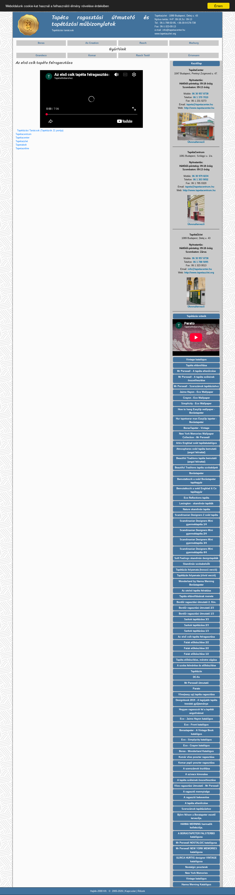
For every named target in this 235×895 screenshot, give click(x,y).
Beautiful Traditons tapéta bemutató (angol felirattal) (196, 460)
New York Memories (196, 873)
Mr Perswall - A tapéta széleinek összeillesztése (196, 379)
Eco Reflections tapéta (196, 497)
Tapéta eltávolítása (196, 365)
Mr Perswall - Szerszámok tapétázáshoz (196, 386)
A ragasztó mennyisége (196, 791)
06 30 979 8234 (200, 176)
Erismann (193, 55)
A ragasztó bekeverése (196, 797)
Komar (92, 55)
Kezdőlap (196, 63)
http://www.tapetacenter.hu (199, 108)
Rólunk (141, 891)
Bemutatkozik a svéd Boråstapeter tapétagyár (196, 481)
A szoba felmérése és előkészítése (196, 665)
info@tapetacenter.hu (200, 269)
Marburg (194, 43)
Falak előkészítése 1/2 (196, 654)
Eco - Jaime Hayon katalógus (196, 718)
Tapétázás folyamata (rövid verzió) (196, 575)
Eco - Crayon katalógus (196, 745)
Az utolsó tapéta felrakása (196, 590)
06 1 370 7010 (200, 97)
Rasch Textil (143, 55)
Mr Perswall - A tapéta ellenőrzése (196, 371)
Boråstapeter (196, 473)
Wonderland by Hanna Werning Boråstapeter (196, 583)
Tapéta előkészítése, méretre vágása (196, 659)
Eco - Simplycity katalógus (196, 739)
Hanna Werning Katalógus (196, 884)
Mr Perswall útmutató (196, 683)
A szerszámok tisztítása (196, 768)
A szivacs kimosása (196, 774)
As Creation (92, 43)
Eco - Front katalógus (196, 724)
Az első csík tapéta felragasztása (196, 636)
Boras (41, 43)
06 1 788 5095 (200, 262)
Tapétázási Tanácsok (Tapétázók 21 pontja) (40, 130)
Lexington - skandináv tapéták (196, 503)
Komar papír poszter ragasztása (196, 762)
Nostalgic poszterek (196, 867)
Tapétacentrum (23, 134)
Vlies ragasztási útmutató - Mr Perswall (196, 785)
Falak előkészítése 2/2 (196, 642)
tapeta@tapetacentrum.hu (199, 186)
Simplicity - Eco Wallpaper (196, 403)
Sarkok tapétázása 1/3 (196, 631)
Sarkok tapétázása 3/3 (196, 619)
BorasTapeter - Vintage (196, 428)
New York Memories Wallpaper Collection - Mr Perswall (196, 435)
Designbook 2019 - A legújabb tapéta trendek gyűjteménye (196, 702)
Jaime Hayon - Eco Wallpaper (196, 392)
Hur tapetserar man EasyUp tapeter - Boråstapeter (196, 420)
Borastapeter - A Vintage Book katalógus (196, 732)
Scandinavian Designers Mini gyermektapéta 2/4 (196, 532)
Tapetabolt (21, 144)
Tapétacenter (22, 137)
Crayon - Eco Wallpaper (196, 397)
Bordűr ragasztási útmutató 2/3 (196, 607)
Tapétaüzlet (22, 141)
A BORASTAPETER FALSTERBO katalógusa (196, 835)
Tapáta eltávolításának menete (196, 596)
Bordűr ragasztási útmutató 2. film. (196, 602)
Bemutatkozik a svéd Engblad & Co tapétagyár (196, 490)
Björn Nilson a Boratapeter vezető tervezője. (196, 816)
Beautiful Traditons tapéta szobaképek (196, 467)
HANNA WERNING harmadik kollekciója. (196, 826)
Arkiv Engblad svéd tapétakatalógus (196, 443)
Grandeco (41, 55)
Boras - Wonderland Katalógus (196, 751)
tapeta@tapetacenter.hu (200, 104)
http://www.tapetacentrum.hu (199, 190)
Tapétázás (196, 671)
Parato (196, 688)
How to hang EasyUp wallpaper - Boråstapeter (196, 411)
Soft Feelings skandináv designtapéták (196, 558)
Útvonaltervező (196, 142)
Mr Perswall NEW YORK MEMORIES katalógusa (196, 850)
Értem (218, 5)
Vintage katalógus (196, 359)
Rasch (143, 43)
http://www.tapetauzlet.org (199, 272)
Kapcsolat (130, 891)
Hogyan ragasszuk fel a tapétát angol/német (196, 711)
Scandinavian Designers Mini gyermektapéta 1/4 (196, 522)
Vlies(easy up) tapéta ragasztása (196, 694)
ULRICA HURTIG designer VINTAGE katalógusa (196, 859)
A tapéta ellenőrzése (196, 803)
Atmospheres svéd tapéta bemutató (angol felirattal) (196, 451)
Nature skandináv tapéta (196, 509)
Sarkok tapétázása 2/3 (196, 625)
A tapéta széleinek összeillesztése (196, 780)
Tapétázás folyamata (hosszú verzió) (196, 569)
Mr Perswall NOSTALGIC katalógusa (196, 842)
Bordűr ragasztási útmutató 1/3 (196, 613)
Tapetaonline (22, 148)
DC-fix (196, 677)
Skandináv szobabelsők (196, 563)
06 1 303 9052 (200, 179)
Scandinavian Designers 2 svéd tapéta (196, 515)
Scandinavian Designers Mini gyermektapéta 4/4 (196, 550)
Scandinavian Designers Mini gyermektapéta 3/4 (196, 541)
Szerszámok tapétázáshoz (196, 808)
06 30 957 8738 (200, 93)
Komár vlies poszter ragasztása (196, 757)
